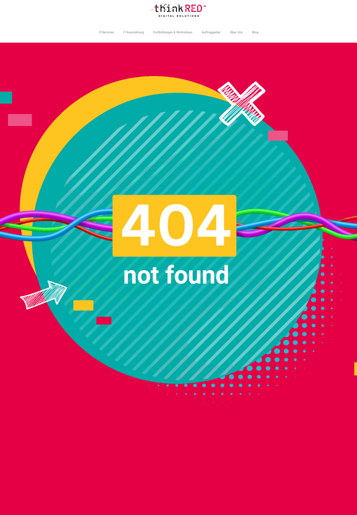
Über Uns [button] (236, 32)
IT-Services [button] (106, 32)
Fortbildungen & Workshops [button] (172, 32)
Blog (255, 32)
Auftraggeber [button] (211, 32)
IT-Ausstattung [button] (133, 32)
